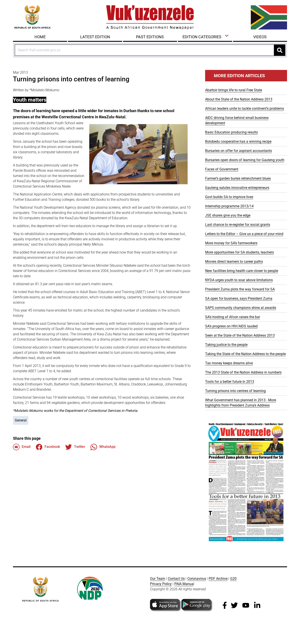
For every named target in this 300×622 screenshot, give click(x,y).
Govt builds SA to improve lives (229, 197)
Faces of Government (221, 169)
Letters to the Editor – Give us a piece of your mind (244, 234)
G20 (233, 578)
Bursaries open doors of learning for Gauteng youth (244, 160)
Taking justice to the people (226, 345)
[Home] (150, 17)
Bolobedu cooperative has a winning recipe (238, 141)
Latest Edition (95, 37)
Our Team (157, 578)
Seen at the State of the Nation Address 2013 (240, 335)
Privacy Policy (161, 584)
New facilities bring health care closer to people (241, 271)
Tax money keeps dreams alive (229, 363)
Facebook (52, 447)
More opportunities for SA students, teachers (239, 252)
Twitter (79, 447)
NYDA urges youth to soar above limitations (239, 280)
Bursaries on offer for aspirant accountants (238, 151)
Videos (260, 37)
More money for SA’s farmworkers (231, 243)
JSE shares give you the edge (227, 215)
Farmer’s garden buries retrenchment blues (238, 178)
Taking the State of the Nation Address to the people (245, 354)
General (21, 420)
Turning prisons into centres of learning (235, 391)
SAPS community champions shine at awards (240, 308)
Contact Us (176, 578)
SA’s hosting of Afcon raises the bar (232, 317)
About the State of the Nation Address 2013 (238, 99)
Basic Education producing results (231, 132)
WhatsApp (107, 447)
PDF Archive (218, 578)
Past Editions (150, 37)
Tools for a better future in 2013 (229, 381)
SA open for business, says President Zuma (238, 298)
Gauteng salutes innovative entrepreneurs (237, 188)
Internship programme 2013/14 (229, 206)
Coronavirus (196, 578)
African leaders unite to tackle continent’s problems (244, 108)
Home (40, 37)
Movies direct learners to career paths (234, 261)
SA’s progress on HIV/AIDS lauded (231, 326)
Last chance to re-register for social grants (237, 225)
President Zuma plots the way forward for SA (240, 289)
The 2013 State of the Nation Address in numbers (243, 372)
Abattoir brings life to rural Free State (233, 90)
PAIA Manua (183, 584)
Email (26, 447)
